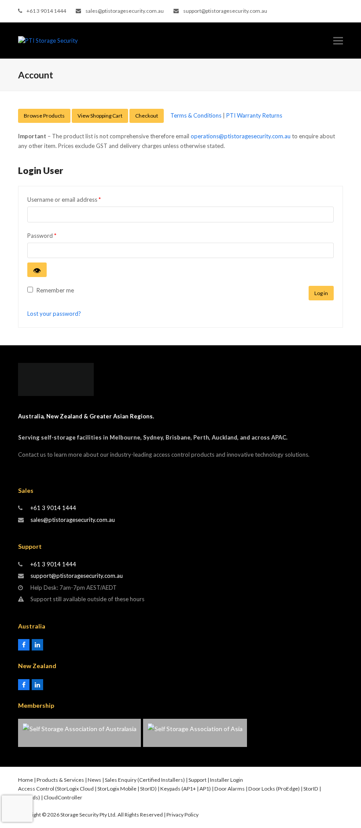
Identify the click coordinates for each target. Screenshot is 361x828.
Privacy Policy (182, 814)
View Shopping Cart (99, 115)
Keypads (170, 788)
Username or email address (75, 199)
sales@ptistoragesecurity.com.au (124, 10)
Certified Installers (161, 779)
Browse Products (44, 115)
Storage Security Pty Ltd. (88, 814)
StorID (147, 788)
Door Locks (261, 788)
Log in (321, 293)
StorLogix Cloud (75, 788)
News (94, 779)
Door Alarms (229, 788)
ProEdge (288, 788)
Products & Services (60, 779)
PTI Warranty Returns (254, 115)
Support (197, 779)
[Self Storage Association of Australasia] (79, 733)
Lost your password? (54, 313)
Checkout (146, 115)
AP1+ (189, 788)
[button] (338, 40)
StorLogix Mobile (116, 788)
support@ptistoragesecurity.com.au (225, 10)
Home (25, 779)
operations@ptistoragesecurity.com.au (241, 136)
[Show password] (37, 269)
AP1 (204, 788)
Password (53, 235)
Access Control (36, 788)
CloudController (63, 797)
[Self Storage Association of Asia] (195, 733)
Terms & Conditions (195, 115)
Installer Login (226, 779)
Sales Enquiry (120, 779)
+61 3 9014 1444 (46, 10)
